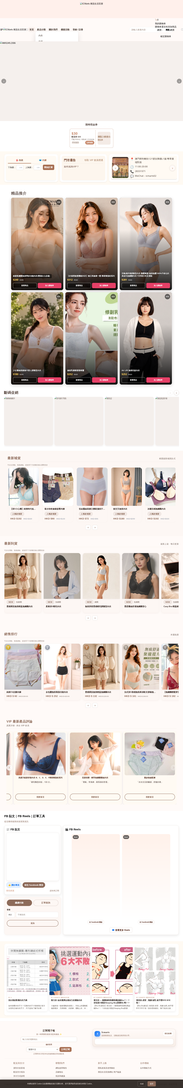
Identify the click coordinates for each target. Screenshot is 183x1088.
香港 (8, 910)
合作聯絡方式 (145, 1068)
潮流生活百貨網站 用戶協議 (109, 1072)
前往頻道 (10, 890)
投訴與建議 (60, 1076)
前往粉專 (168, 1033)
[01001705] (79, 421)
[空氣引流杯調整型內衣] (88, 758)
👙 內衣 (19, 160)
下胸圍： (12, 167)
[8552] (129, 421)
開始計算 (48, 167)
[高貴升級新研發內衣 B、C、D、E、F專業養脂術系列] (142, 758)
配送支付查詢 (19, 1072)
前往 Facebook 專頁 (34, 885)
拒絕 (142, 1084)
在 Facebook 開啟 (95, 922)
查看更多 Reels (122, 930)
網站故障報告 (61, 1068)
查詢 (33, 923)
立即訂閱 (65, 1049)
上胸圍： (29, 167)
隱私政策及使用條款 (106, 1068)
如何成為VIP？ (71, 165)
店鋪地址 (59, 1072)
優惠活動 (65, 29)
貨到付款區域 (19, 1068)
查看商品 (24, 285)
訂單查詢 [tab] (46, 903)
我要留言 (33, 799)
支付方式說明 (19, 1076)
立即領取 (90, 143)
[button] (9, 768)
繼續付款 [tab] (19, 903)
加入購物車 (49, 285)
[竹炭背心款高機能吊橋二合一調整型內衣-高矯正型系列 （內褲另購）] (33, 758)
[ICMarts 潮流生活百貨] (91, 9)
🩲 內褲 (42, 160)
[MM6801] (28, 421)
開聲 (58, 202)
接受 (151, 1084)
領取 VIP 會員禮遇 (93, 160)
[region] (91, 583)
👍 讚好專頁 (13, 885)
